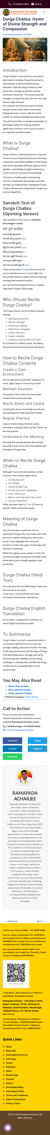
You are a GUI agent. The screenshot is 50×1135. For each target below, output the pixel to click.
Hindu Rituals (31, 696)
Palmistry (11, 1067)
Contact (10, 1079)
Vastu (9, 1071)
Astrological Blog (14, 1087)
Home (9, 1046)
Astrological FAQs (15, 1091)
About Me (11, 1050)
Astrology (11, 1059)
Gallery (9, 1083)
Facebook (12, 740)
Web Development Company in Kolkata (24, 1124)
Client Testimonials (15, 1099)
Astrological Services (17, 1054)
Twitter (37, 740)
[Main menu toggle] (44, 12)
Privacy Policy (13, 1103)
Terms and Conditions (17, 1095)
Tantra (9, 1063)
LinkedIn (12, 749)
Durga (24, 269)
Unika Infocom (35, 1121)
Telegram (37, 749)
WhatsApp (13, 756)
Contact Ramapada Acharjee (19, 730)
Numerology (12, 1075)
